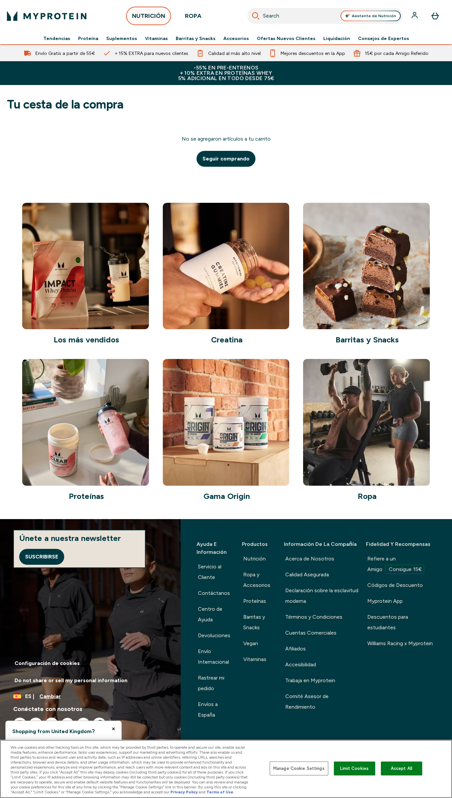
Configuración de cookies (47, 663)
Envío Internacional (213, 656)
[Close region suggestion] (113, 729)
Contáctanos (214, 593)
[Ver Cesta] (435, 16)
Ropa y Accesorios (256, 580)
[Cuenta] (415, 16)
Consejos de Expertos (383, 38)
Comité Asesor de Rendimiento (307, 701)
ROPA (193, 16)
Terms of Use (219, 792)
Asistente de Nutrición (374, 16)
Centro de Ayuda (210, 614)
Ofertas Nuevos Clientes (286, 38)
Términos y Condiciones (313, 617)
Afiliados (295, 648)
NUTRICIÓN (148, 16)
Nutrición (254, 558)
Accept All (401, 768)
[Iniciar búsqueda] (255, 16)
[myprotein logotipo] (46, 16)
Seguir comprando (226, 158)
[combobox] (325, 16)
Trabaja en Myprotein (310, 680)
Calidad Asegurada (307, 574)
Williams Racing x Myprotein (400, 643)
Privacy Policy (184, 792)
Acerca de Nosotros (309, 558)
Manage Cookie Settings (299, 768)
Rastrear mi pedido (211, 683)
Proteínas (254, 601)
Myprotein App (385, 601)
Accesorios (236, 38)
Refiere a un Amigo (394, 564)
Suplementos (121, 38)
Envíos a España (208, 709)
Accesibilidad (300, 664)
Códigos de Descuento (395, 585)
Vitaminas (156, 38)
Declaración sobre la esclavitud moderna (321, 596)
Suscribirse (41, 556)
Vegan (250, 643)
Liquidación (336, 38)
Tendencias (56, 38)
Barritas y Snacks (195, 38)
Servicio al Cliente (209, 572)
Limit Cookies (354, 768)
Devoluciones (214, 635)
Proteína (88, 38)
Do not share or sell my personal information (71, 680)
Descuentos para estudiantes (387, 622)
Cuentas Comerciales (311, 633)
